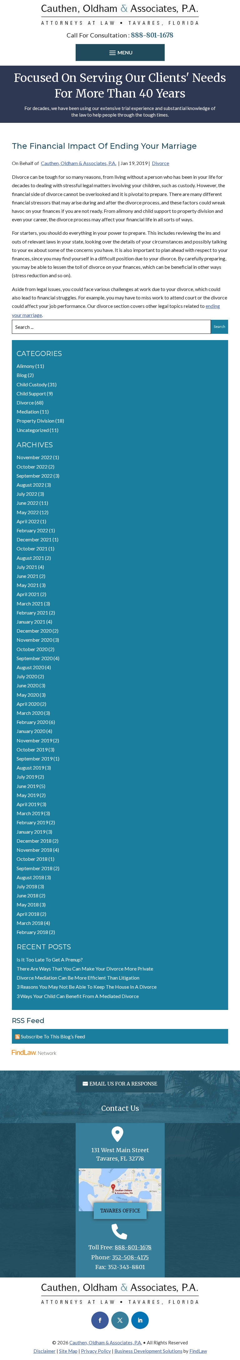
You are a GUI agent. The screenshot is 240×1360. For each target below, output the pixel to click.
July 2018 (27, 886)
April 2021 (28, 594)
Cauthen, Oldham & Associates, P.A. (78, 163)
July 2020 (27, 676)
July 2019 (27, 777)
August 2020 (30, 667)
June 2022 (27, 503)
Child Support (31, 393)
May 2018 (28, 904)
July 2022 (27, 494)
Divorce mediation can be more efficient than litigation (78, 978)
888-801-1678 (152, 35)
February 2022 (32, 530)
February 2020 (32, 722)
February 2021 (32, 612)
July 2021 (27, 567)
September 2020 (34, 658)
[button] (120, 53)
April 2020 (28, 704)
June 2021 (27, 576)
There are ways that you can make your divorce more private (85, 968)
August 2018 (30, 877)
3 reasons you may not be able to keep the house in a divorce (87, 987)
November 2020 (34, 640)
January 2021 (31, 622)
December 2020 (34, 631)
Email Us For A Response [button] (123, 1084)
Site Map (68, 1351)
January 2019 (31, 832)
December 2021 (34, 539)
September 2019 (34, 758)
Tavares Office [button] (120, 1211)
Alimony (25, 366)
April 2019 (28, 804)
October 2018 (32, 859)
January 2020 (31, 731)
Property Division (35, 421)
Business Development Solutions (148, 1351)
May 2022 (28, 512)
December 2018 (34, 841)
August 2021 (30, 558)
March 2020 (30, 713)
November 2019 (34, 740)
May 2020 (28, 695)
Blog (22, 375)
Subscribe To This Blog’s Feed (53, 1036)
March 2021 (30, 603)
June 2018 (27, 895)
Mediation (28, 411)
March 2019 (30, 813)
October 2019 (32, 749)
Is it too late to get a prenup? (50, 959)
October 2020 (32, 649)
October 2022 (32, 466)
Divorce (160, 163)
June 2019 (27, 786)
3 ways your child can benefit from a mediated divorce (78, 996)
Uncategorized (33, 430)
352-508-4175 (130, 1257)
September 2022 (34, 476)
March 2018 (30, 923)
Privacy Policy (96, 1351)
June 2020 (27, 685)
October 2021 (32, 548)
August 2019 (30, 767)
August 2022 (30, 485)
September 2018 (34, 868)
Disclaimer (44, 1351)
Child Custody (32, 384)
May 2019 (28, 795)
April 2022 (28, 521)
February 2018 (32, 932)
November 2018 (34, 850)
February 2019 (32, 822)
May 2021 (28, 585)
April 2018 (28, 914)
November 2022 (34, 457)
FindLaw (198, 1351)
